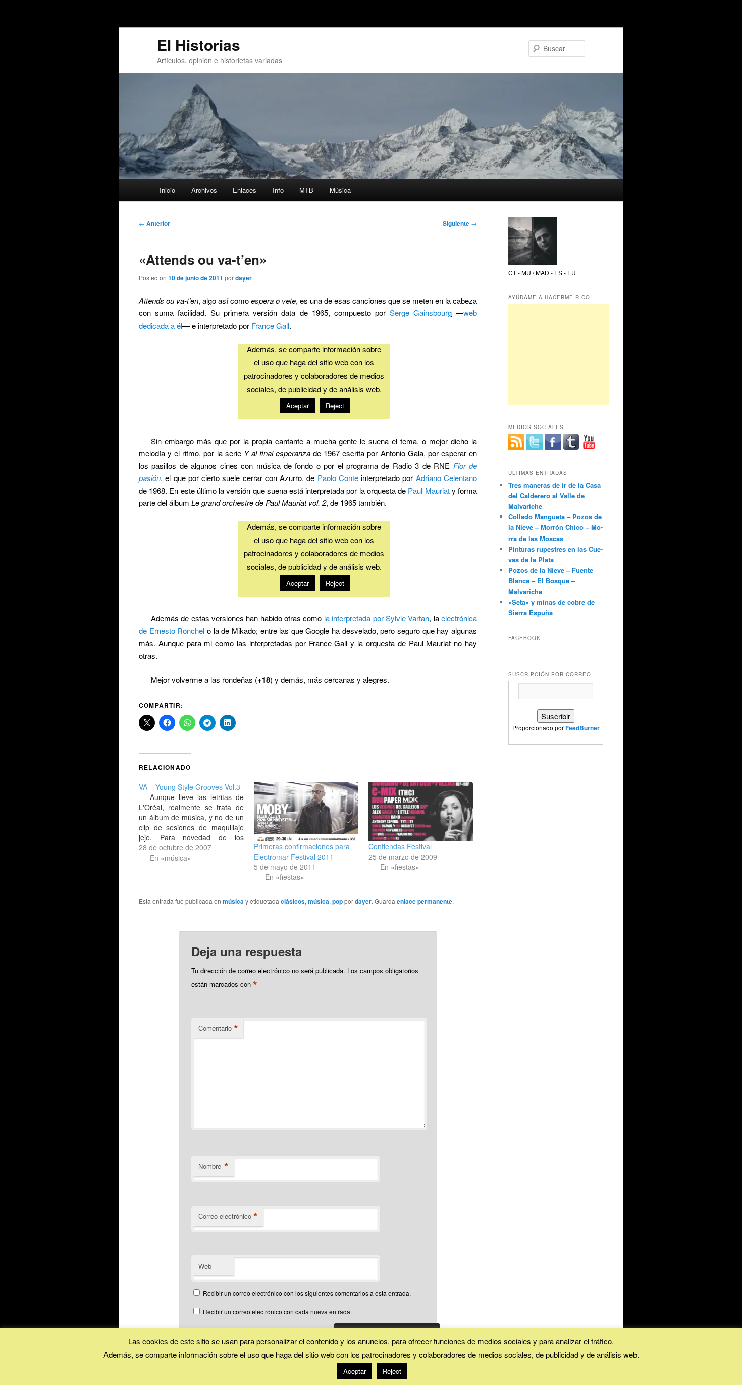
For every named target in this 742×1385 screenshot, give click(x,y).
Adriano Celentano (446, 477)
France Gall (270, 325)
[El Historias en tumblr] (571, 442)
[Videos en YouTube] (589, 442)
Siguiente (460, 223)
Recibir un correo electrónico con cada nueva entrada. (277, 1311)
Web (204, 1266)
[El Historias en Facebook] (553, 442)
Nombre (213, 1166)
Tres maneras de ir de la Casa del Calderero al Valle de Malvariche (554, 495)
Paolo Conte (337, 477)
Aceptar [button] (354, 1371)
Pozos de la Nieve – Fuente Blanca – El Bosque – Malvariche (550, 580)
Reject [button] (392, 1371)
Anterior (154, 223)
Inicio (167, 190)
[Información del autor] (532, 262)
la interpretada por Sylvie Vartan (376, 618)
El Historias (198, 45)
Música (340, 190)
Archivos (204, 190)
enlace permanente (424, 901)
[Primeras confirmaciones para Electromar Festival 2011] (306, 812)
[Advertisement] (558, 354)
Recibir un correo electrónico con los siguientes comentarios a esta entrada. (307, 1293)
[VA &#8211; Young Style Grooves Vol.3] (196, 822)
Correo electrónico (228, 1216)
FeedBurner (582, 727)
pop (337, 901)
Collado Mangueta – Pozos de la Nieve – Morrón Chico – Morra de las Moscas (555, 527)
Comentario (218, 1028)
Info (278, 190)
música (233, 901)
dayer (243, 277)
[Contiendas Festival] (420, 812)
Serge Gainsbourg (421, 312)
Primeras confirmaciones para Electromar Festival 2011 (302, 851)
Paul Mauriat (428, 490)
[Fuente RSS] (516, 442)
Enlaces (244, 190)
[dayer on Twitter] (534, 442)
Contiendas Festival (400, 846)
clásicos (293, 901)
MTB (306, 190)
